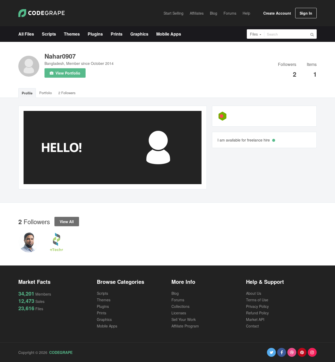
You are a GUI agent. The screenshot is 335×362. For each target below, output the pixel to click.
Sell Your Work (183, 319)
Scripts (102, 293)
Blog (175, 293)
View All (67, 221)
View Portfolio (67, 73)
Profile (27, 92)
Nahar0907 (60, 56)
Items (312, 64)
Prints (101, 312)
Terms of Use (257, 299)
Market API (255, 319)
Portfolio (45, 92)
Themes (103, 299)
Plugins (103, 306)
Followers (287, 64)
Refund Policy (257, 312)
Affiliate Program (185, 326)
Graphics (104, 319)
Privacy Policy (257, 306)
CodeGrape (60, 352)
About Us (253, 293)
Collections (180, 306)
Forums (177, 299)
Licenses (178, 312)
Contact (252, 326)
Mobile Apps (107, 326)
